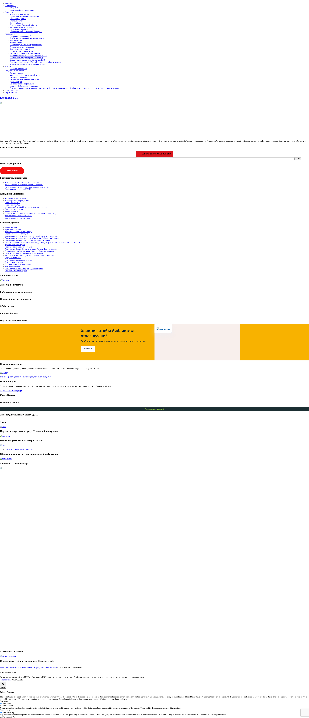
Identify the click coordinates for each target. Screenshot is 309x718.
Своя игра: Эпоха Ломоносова (17, 218)
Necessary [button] (4, 701)
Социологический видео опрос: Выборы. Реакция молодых (29, 251)
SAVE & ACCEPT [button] (7, 717)
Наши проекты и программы (17, 200)
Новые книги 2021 (12, 203)
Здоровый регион (17, 23)
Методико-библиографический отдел (25, 75)
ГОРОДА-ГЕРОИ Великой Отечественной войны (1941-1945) (30, 214)
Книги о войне (11, 227)
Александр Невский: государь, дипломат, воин (24, 269)
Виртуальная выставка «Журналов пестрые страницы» (27, 240)
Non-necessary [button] (5, 710)
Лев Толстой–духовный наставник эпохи (27, 38)
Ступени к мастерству (14, 209)
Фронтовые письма (13, 229)
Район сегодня (16, 43)
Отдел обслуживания (18, 77)
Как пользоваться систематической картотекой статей (27, 187)
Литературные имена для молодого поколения (24, 253)
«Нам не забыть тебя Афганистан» (19, 260)
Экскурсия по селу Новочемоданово (25, 53)
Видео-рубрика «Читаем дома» (17, 234)
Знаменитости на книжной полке (18, 216)
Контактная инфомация (19, 14)
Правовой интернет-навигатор (22, 29)
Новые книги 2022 (12, 205)
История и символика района (22, 36)
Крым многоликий (12, 266)
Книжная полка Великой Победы (18, 232)
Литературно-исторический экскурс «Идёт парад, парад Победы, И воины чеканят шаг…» (42, 242)
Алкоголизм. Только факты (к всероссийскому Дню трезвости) (30, 249)
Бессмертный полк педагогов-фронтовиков (27, 64)
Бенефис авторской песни (15, 262)
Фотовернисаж (16, 40)
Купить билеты (12, 171)
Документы (14, 8)
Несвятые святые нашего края (22, 51)
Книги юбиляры (11, 211)
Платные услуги (16, 21)
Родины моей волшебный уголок (18, 247)
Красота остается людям (15, 245)
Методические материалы (15, 198)
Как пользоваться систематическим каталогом (24, 185)
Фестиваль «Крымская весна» (22, 27)
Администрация (16, 73)
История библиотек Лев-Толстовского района (28, 56)
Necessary (7, 704)
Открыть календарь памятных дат (19, 449)
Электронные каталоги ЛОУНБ (18, 189)
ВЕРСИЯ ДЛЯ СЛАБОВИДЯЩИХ (156, 154)
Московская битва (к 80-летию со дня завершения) (25, 207)
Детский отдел (16, 82)
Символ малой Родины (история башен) (26, 58)
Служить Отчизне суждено (16, 271)
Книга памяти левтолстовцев (22, 47)
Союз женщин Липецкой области (23, 25)
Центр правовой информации (22, 84)
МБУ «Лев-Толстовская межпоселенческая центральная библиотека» (28, 667)
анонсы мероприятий (18, 69)
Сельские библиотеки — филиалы (24, 86)
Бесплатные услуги (18, 19)
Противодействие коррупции (22, 10)
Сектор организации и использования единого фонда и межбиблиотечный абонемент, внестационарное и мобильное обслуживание (64, 88)
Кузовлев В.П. (9, 97)
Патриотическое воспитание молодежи (26, 32)
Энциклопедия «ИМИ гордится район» (26, 45)
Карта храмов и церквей (20, 49)
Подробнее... (6, 680)
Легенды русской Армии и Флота (18, 264)
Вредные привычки (13, 258)
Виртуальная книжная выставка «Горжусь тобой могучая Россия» (32, 238)
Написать (88, 349)
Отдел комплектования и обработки (24, 79)
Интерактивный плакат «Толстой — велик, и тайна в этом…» (35, 62)
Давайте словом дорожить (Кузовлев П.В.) (27, 60)
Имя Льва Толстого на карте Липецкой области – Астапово (29, 255)
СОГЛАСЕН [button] (17, 680)
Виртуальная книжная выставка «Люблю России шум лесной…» (32, 236)
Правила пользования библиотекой (24, 16)
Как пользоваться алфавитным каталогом (22, 182)
